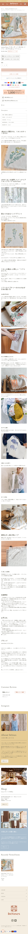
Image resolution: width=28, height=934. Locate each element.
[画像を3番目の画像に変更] (17, 42)
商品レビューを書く (20, 692)
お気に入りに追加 (14, 74)
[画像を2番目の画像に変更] (11, 42)
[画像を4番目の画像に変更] (24, 42)
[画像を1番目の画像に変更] (4, 42)
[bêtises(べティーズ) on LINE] (15, 920)
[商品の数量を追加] (2, 65)
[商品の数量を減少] (6, 65)
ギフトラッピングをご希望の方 (14, 78)
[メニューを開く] (3, 4)
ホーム (2, 8)
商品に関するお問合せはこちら (11, 100)
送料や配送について (9, 97)
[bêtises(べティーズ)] (14, 4)
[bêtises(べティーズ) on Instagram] (12, 920)
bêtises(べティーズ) (11, 925)
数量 (2, 62)
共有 (3, 105)
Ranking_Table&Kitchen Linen (11, 8)
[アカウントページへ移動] (21, 4)
